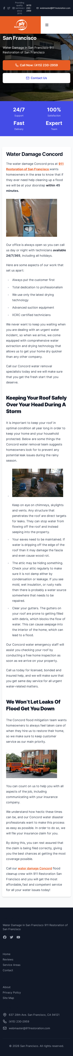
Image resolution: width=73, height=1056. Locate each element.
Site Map (8, 998)
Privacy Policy (12, 992)
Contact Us (39, 78)
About (7, 987)
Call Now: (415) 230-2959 (39, 65)
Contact (8, 970)
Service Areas (11, 965)
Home (6, 954)
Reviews (8, 959)
